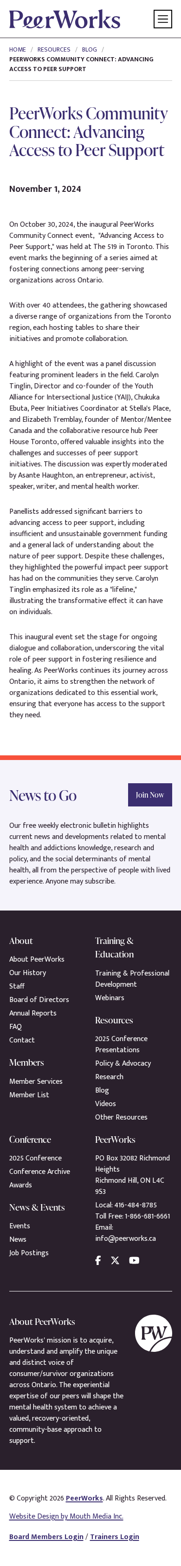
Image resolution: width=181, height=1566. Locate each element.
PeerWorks (84, 1498)
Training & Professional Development (132, 979)
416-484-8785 (135, 1205)
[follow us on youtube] (134, 1261)
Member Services (36, 1081)
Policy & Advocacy (123, 1063)
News (17, 1239)
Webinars (109, 998)
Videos (105, 1104)
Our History (27, 973)
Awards (20, 1185)
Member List (29, 1095)
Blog (89, 49)
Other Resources (121, 1117)
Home (17, 49)
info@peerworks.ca (125, 1238)
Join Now (150, 795)
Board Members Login (46, 1537)
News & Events (37, 1207)
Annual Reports (33, 1013)
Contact (22, 1040)
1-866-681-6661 (147, 1216)
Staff (17, 986)
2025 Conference (35, 1158)
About (21, 940)
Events (19, 1226)
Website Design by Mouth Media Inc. (66, 1516)
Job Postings (29, 1253)
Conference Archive (39, 1172)
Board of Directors (39, 1000)
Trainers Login (114, 1537)
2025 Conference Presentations (121, 1044)
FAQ (15, 1027)
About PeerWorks (37, 959)
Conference (30, 1139)
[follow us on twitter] (115, 1261)
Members (26, 1062)
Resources (54, 49)
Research (109, 1077)
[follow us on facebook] (98, 1261)
